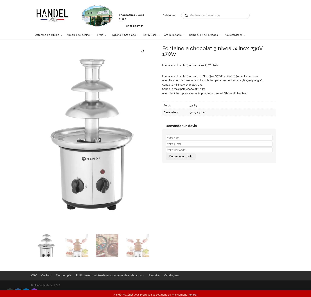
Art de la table (173, 35)
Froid (100, 35)
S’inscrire (153, 275)
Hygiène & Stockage (123, 35)
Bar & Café (150, 35)
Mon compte (63, 275)
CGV (34, 275)
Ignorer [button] (193, 294)
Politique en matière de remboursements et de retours (110, 275)
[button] (143, 51)
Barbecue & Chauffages (203, 35)
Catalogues (171, 275)
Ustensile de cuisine (47, 35)
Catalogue (169, 15)
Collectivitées (233, 35)
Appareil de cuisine (78, 35)
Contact (46, 275)
